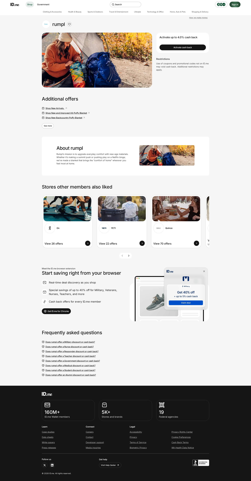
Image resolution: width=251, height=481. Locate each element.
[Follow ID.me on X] (44, 465)
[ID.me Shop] (16, 4)
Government (43, 4)
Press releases (49, 447)
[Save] (87, 200)
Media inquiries (93, 447)
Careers (89, 432)
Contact (89, 437)
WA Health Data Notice (183, 447)
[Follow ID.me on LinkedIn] (52, 465)
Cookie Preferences (181, 437)
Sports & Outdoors (95, 12)
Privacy (133, 437)
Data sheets (47, 437)
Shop (29, 4)
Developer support (95, 442)
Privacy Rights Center (182, 432)
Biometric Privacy (138, 447)
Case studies (48, 432)
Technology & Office (155, 12)
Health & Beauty (74, 12)
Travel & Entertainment (118, 12)
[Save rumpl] (69, 24)
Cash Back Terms (180, 442)
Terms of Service (138, 442)
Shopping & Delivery (200, 12)
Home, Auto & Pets (178, 12)
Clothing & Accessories (52, 12)
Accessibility (136, 432)
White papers (48, 442)
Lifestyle (137, 12)
